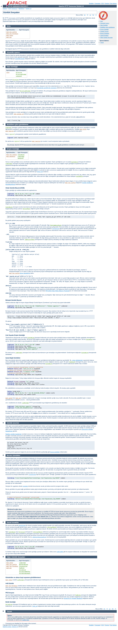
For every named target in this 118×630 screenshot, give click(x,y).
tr (96, 15)
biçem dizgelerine (25, 273)
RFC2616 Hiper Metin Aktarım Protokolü (57, 291)
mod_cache (9, 398)
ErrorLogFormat (21, 74)
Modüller (91, 3)
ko (93, 15)
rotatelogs (32, 474)
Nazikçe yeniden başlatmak (13, 434)
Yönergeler (97, 3)
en (85, 15)
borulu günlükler (55, 452)
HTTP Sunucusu (12, 8)
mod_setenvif (10, 156)
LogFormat (21, 156)
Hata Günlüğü (104, 25)
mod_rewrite (10, 131)
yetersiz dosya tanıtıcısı (39, 537)
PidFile (21, 568)
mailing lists (25, 620)
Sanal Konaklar (104, 35)
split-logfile (60, 551)
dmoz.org (40, 171)
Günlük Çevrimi (104, 31)
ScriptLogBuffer (24, 571)
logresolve (55, 228)
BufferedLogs (23, 564)
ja (90, 15)
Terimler (107, 3)
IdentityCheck (29, 239)
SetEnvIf (21, 158)
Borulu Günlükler (104, 33)
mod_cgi (9, 37)
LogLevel (19, 76)
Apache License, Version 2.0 (10, 626)
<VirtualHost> (52, 527)
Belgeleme (21, 8)
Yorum (102, 42)
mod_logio (9, 35)
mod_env (18, 398)
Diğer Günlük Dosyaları (106, 37)
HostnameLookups (55, 225)
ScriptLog (22, 570)
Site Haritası (113, 3)
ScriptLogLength (24, 573)
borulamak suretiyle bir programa (47, 88)
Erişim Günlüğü (104, 29)
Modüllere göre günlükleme (107, 27)
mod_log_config (11, 32)
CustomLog (21, 154)
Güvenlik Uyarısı (104, 23)
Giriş (101, 21)
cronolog (25, 486)
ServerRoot (26, 209)
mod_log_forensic (12, 33)
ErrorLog (19, 72)
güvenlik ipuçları (20, 58)
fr (87, 15)
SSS (102, 3)
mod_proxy (83, 129)
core (7, 72)
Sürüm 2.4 (28, 8)
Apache (5, 8)
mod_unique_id (19, 114)
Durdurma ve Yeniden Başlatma (73, 598)
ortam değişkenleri (77, 360)
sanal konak (22, 525)
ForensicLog (23, 566)
